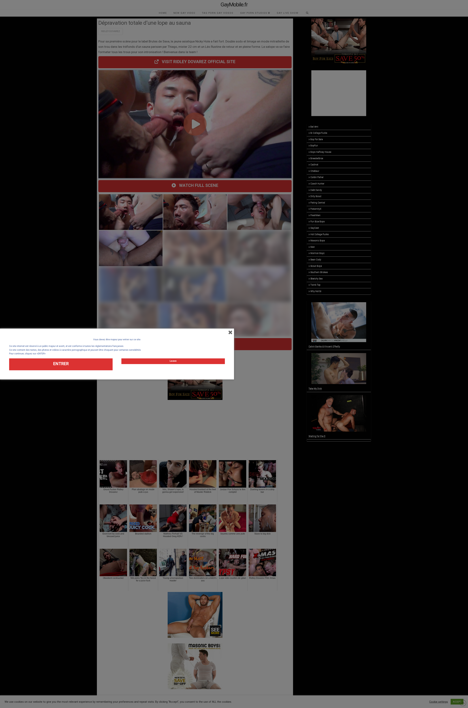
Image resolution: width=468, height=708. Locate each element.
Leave (173, 360)
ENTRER (61, 363)
